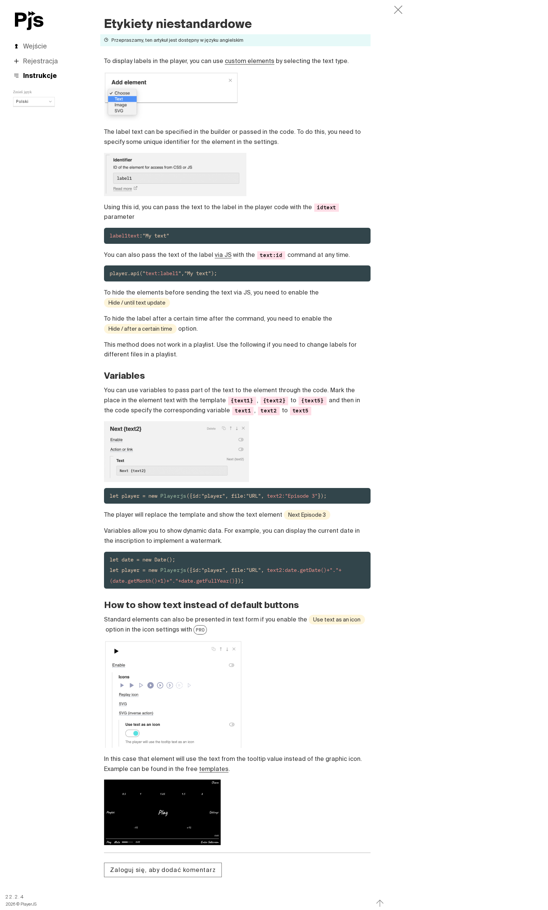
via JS (223, 254)
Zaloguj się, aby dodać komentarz (162, 869)
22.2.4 (15, 897)
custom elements (249, 60)
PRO (200, 630)
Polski (22, 101)
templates (214, 768)
